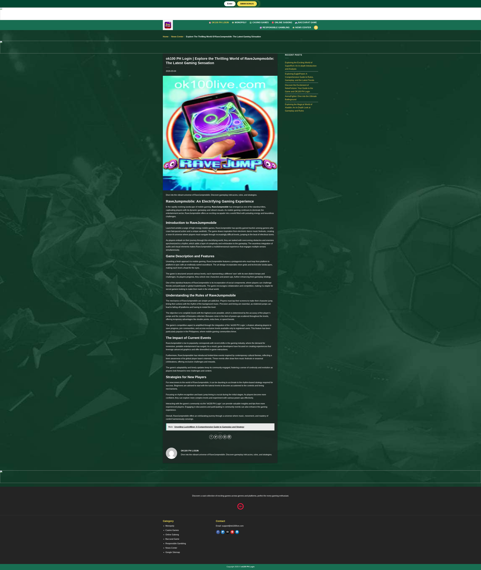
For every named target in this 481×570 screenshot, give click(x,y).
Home (165, 37)
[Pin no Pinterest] (225, 437)
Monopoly (241, 22)
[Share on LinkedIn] (229, 437)
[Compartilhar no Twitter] (216, 437)
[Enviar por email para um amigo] (220, 437)
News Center (303, 27)
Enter (229, 4)
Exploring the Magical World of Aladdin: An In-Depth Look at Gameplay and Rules (298, 107)
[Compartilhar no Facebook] (211, 437)
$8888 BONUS (247, 4)
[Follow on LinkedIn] (237, 532)
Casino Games (261, 22)
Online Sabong (283, 22)
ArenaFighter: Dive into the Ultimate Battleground (301, 98)
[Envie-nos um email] (227, 532)
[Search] (316, 28)
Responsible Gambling (276, 27)
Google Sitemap (172, 552)
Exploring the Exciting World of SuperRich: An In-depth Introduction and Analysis (301, 65)
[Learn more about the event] (240, 14)
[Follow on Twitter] (223, 532)
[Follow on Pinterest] (232, 532)
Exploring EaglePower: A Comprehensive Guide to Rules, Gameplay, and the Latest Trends (299, 77)
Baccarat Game (307, 22)
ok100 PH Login (220, 22)
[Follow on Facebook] (218, 532)
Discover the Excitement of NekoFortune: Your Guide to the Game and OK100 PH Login (299, 88)
